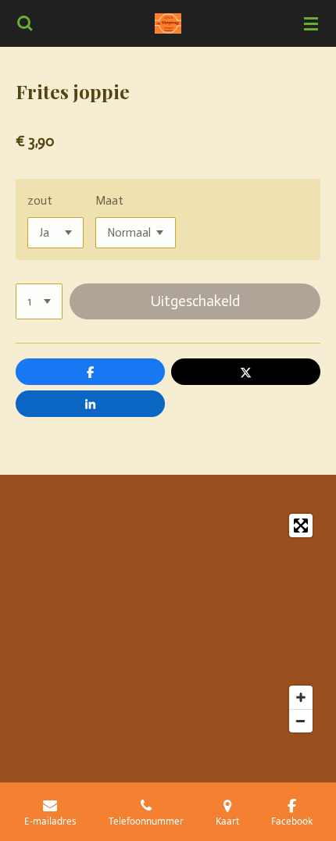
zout (39, 201)
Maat (109, 201)
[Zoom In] (301, 697)
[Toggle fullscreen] (301, 525)
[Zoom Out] (301, 720)
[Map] (168, 623)
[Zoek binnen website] (25, 23)
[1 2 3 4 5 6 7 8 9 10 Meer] (39, 301)
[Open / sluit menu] (311, 23)
